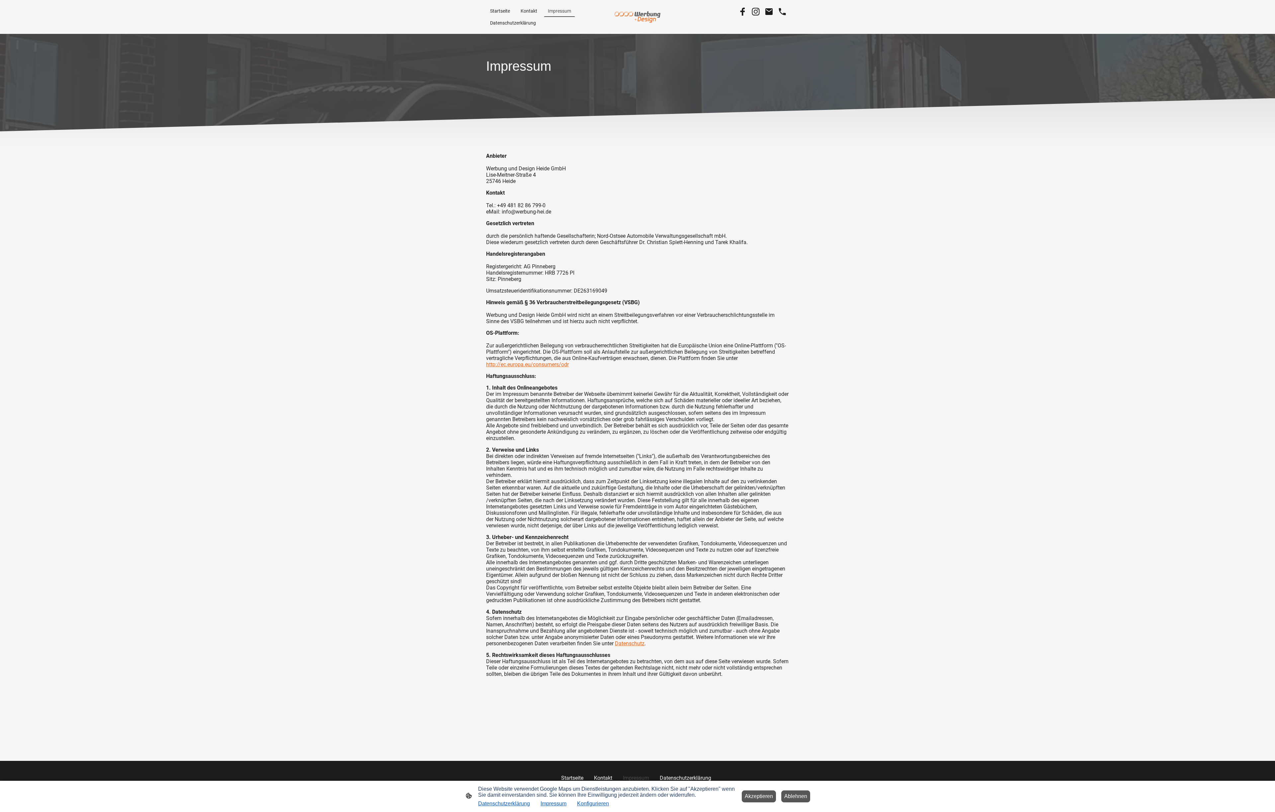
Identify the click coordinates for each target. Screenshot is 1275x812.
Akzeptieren (759, 796)
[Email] (769, 12)
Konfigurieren (593, 803)
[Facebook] (742, 12)
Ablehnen (795, 796)
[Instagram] (756, 12)
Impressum (553, 803)
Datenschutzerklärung (504, 803)
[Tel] (782, 12)
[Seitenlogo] (638, 16)
